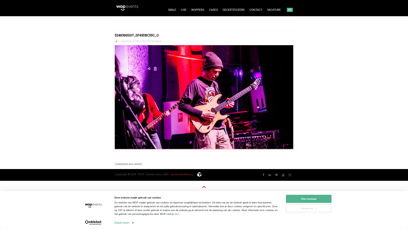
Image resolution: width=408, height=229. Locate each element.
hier (177, 214)
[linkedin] (269, 175)
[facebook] (263, 175)
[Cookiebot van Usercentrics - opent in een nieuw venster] (93, 222)
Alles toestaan (309, 199)
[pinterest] (276, 175)
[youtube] (283, 175)
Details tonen (121, 222)
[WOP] (127, 10)
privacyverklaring (182, 174)
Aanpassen (307, 208)
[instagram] (290, 175)
